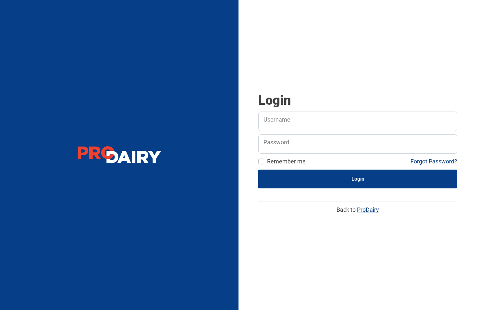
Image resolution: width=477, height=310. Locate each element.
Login (357, 179)
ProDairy (368, 209)
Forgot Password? (433, 161)
